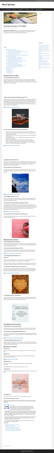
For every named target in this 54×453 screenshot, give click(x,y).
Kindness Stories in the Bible (11, 49)
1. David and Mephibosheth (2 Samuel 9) (14, 57)
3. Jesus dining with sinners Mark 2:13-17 (14, 59)
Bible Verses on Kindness (10, 67)
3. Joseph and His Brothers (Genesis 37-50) (15, 66)
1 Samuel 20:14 (9, 72)
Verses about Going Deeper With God (13, 107)
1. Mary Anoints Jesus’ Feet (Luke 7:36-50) (14, 64)
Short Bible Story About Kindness (12, 63)
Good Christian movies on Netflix (12, 359)
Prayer (32, 9)
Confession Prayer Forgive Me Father (13, 211)
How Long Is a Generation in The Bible (13, 145)
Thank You (27, 9)
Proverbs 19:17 (9, 68)
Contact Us (50, 0)
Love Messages (20, 9)
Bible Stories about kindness (11, 56)
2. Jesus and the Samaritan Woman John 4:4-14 (15, 58)
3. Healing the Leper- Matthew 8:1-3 (13, 52)
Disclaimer (42, 0)
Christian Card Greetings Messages (12, 273)
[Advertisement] (20, 40)
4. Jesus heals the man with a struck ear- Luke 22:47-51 (17, 60)
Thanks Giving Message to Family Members (14, 253)
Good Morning (8, 9)
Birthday (14, 9)
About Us (22, 450)
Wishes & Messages (39, 9)
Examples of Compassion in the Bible (12, 194)
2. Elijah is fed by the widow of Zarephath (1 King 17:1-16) (17, 51)
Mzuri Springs (38, 0)
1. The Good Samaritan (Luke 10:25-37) (14, 50)
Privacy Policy (46, 0)
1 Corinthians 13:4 (10, 73)
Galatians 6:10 (9, 69)
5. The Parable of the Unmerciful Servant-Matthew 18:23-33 (18, 55)
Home (4, 9)
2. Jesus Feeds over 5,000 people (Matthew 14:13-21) (16, 65)
